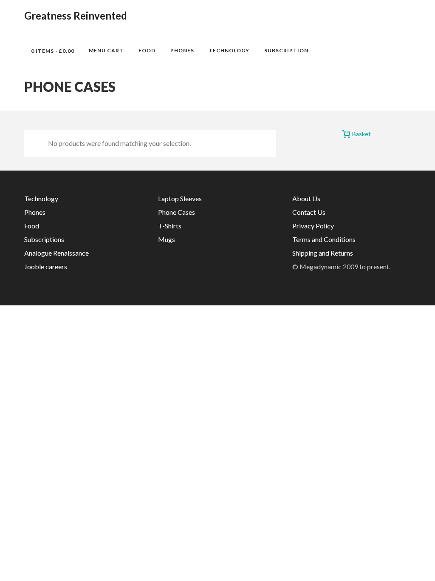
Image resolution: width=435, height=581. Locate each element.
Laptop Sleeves (180, 198)
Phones (182, 50)
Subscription (286, 50)
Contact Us (308, 212)
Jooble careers (45, 266)
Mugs (166, 239)
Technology (229, 50)
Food (146, 50)
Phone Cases (176, 212)
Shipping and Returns (322, 253)
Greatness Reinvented (75, 16)
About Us (306, 198)
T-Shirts (169, 226)
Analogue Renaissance (56, 253)
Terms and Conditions (324, 239)
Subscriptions (44, 239)
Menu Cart (106, 50)
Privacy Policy (313, 226)
